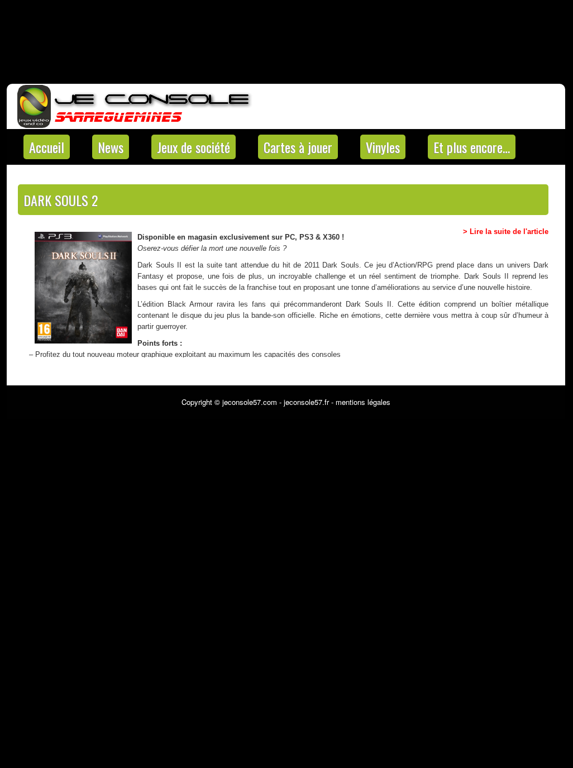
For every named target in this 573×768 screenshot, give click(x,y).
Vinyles (383, 147)
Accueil (46, 147)
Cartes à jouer (298, 147)
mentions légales (363, 402)
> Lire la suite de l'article (505, 231)
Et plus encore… (471, 147)
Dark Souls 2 (60, 200)
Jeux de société (193, 147)
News (110, 147)
